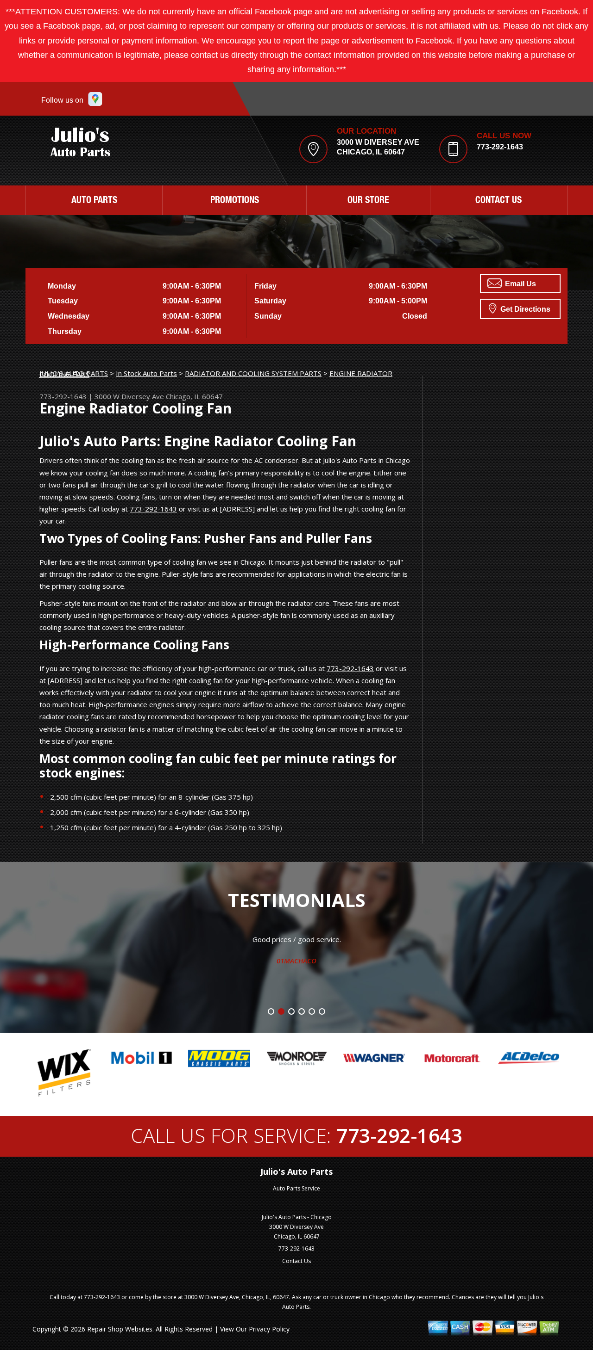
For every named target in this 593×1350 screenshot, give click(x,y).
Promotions (234, 201)
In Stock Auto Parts (146, 373)
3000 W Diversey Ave (129, 396)
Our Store (368, 201)
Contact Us (498, 201)
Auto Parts (94, 201)
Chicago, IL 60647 (194, 396)
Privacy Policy (269, 1329)
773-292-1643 (500, 147)
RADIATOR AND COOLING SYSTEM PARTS (253, 373)
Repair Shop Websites (119, 1329)
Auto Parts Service (296, 1188)
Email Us (519, 284)
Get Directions (524, 309)
